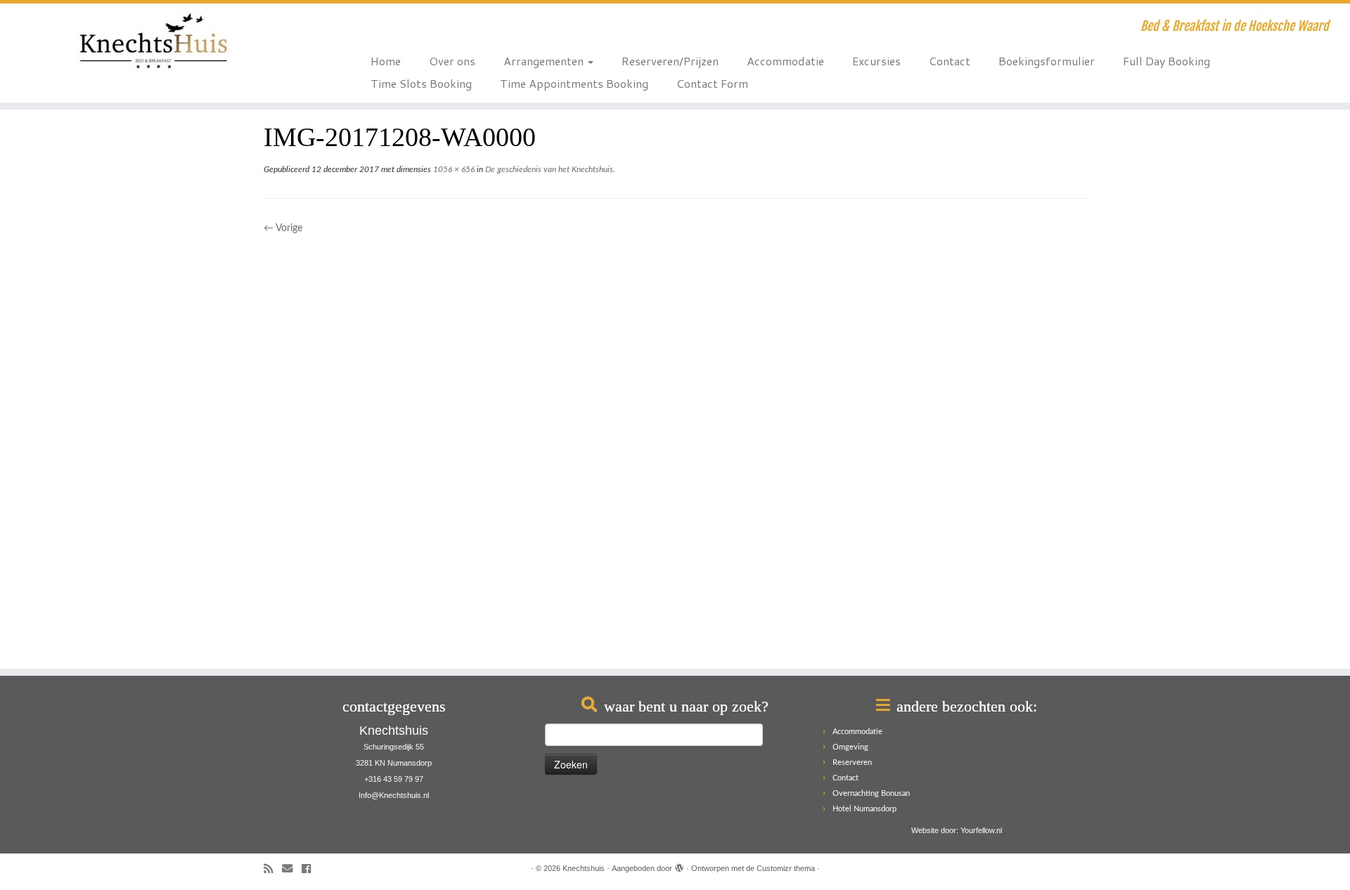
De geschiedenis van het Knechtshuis (548, 169)
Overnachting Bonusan (871, 793)
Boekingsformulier (1046, 61)
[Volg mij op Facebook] (311, 869)
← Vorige (283, 228)
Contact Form (712, 83)
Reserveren (852, 762)
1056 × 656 (453, 169)
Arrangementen (544, 61)
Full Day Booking (1166, 61)
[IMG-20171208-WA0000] (675, 445)
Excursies (876, 61)
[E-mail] (292, 869)
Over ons (452, 61)
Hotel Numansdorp (864, 809)
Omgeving (850, 747)
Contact (949, 61)
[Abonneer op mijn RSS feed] (273, 869)
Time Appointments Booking (574, 83)
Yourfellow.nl (981, 830)
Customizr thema (786, 868)
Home (386, 61)
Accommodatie (785, 61)
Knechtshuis (583, 868)
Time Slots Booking (421, 83)
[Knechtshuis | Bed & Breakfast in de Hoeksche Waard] (155, 41)
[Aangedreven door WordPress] (679, 866)
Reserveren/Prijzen (670, 61)
